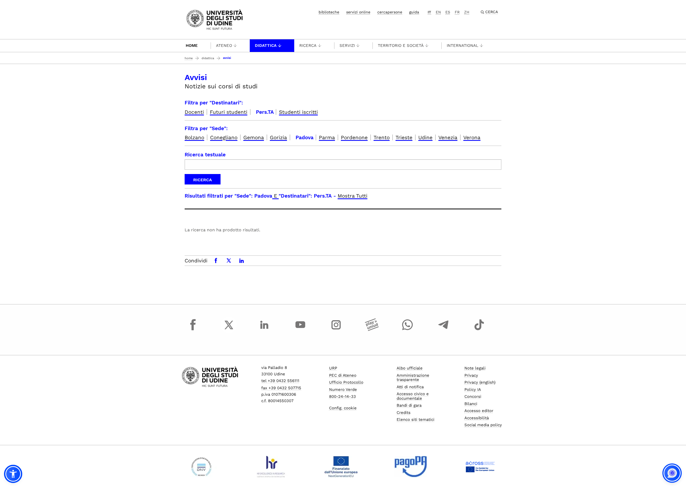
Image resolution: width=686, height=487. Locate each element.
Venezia (447, 137)
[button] (13, 474)
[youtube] (300, 330)
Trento (382, 137)
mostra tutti (352, 196)
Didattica (266, 45)
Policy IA (472, 389)
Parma (327, 137)
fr (457, 12)
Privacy (471, 375)
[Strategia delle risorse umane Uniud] (271, 466)
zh (466, 12)
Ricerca (307, 45)
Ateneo (224, 45)
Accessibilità (476, 418)
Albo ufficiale (410, 368)
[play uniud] (372, 330)
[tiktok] (479, 330)
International (462, 45)
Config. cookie (343, 408)
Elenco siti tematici (415, 419)
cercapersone (389, 12)
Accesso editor (478, 410)
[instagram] (336, 330)
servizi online (358, 12)
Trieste (404, 137)
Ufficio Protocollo (346, 382)
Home (192, 45)
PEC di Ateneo (342, 375)
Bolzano (194, 137)
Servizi (347, 45)
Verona (471, 137)
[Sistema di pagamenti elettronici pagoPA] (410, 466)
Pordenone (354, 137)
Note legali (475, 368)
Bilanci (470, 403)
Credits (404, 412)
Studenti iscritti (298, 112)
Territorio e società (401, 45)
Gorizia (278, 137)
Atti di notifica (410, 386)
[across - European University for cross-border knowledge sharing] (480, 466)
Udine (425, 137)
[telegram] (443, 330)
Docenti (194, 112)
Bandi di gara (409, 405)
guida (414, 12)
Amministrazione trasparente (413, 377)
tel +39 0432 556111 (280, 380)
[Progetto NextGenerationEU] (341, 466)
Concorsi (472, 396)
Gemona (253, 137)
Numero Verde (343, 389)
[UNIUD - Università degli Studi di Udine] (214, 19)
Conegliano (223, 137)
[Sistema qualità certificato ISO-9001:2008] (201, 466)
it (429, 12)
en (438, 12)
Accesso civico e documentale (413, 396)
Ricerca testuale (205, 155)
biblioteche (329, 12)
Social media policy (483, 424)
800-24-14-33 (342, 396)
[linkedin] (264, 330)
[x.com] (229, 330)
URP (333, 368)
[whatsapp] (407, 330)
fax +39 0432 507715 (281, 388)
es (447, 12)
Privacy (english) (479, 382)
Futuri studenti (228, 112)
